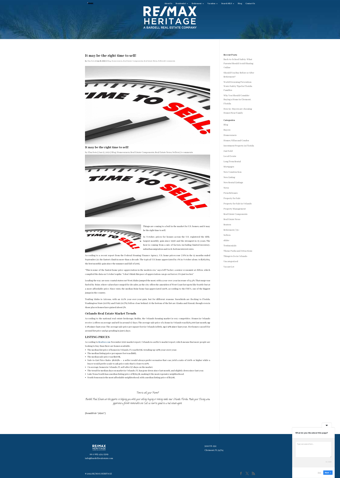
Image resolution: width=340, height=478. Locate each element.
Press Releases (230, 193)
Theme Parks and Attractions (238, 251)
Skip (319, 472)
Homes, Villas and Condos (236, 140)
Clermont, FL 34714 (214, 450)
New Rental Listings (233, 182)
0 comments (170, 61)
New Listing (229, 177)
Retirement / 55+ (231, 230)
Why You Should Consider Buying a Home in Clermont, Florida (237, 99)
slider (226, 240)
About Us (168, 4)
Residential (181, 4)
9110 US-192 (210, 446)
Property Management (235, 209)
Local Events (230, 156)
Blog (240, 4)
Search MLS (226, 4)
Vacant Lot (229, 266)
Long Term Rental (232, 161)
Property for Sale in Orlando (238, 203)
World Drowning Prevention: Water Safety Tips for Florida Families (238, 86)
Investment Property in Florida (239, 145)
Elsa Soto (91, 61)
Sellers (161, 61)
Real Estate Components (133, 61)
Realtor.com (104, 342)
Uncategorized (231, 261)
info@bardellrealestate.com (99, 458)
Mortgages (229, 166)
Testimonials (230, 245)
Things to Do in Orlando (235, 256)
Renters (227, 224)
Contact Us (250, 4)
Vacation (211, 4)
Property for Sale (232, 198)
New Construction (232, 172)
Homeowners (117, 61)
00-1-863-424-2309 (99, 454)
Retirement (196, 4)
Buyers (227, 130)
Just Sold (228, 151)
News (226, 188)
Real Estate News (150, 61)
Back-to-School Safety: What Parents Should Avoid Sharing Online (238, 63)
